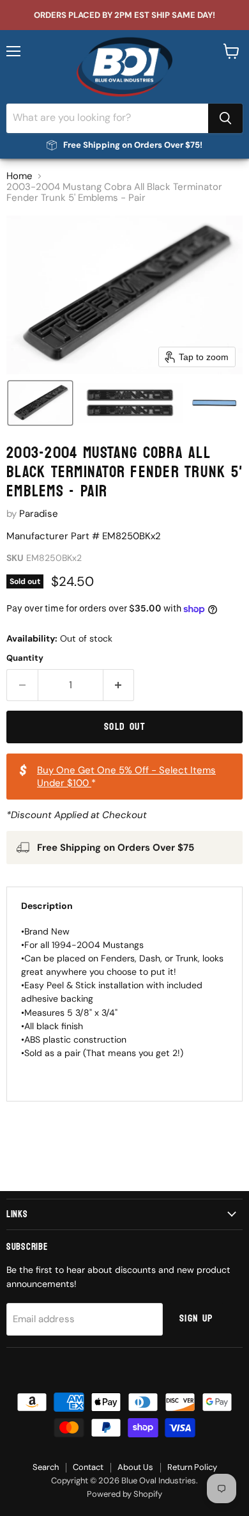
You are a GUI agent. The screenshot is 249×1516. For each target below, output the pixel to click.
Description (47, 906)
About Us (135, 1467)
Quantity (24, 658)
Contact (88, 1467)
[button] (40, 403)
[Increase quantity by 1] (119, 685)
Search (46, 1467)
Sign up (196, 1318)
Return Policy (192, 1467)
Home (19, 176)
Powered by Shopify (124, 1493)
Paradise (38, 513)
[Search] (225, 118)
